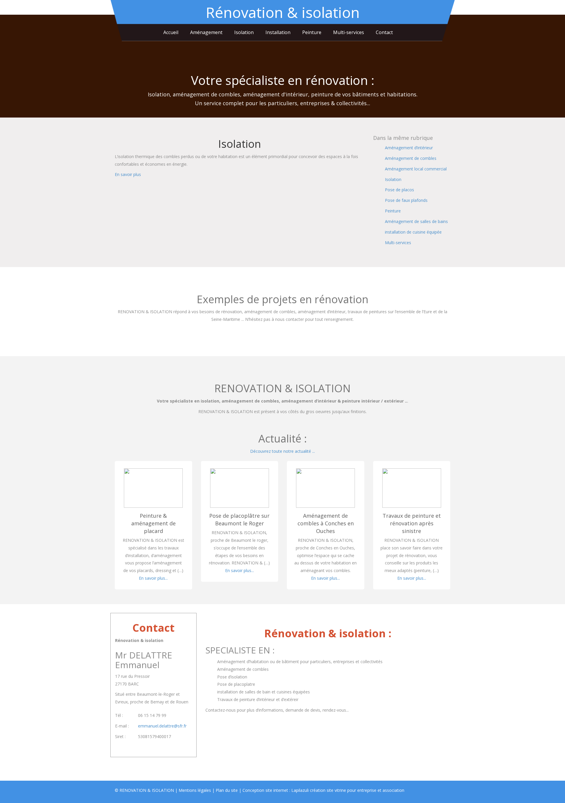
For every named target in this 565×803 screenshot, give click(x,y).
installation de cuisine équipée (413, 232)
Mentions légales (195, 790)
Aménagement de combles (410, 158)
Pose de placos (399, 189)
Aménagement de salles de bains (416, 221)
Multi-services (348, 32)
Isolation (244, 32)
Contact (384, 32)
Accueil (170, 32)
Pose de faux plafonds (406, 200)
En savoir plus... (153, 578)
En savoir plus (128, 174)
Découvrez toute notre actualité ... (282, 451)
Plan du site (227, 790)
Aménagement (206, 32)
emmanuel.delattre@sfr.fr (162, 726)
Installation (277, 32)
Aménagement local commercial (416, 169)
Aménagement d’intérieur (409, 147)
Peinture (311, 32)
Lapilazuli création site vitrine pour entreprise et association (347, 790)
